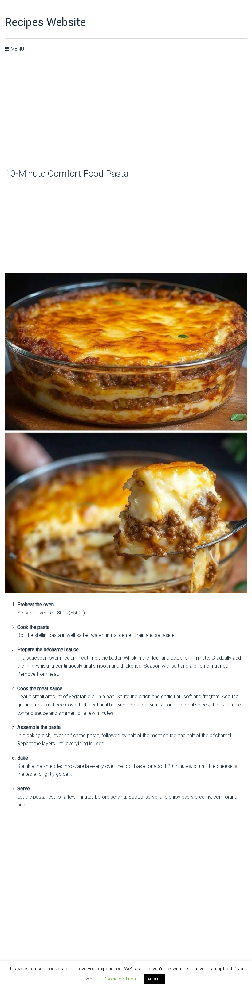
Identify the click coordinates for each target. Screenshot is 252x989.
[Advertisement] (126, 114)
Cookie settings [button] (119, 979)
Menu (17, 49)
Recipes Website (45, 22)
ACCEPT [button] (154, 979)
